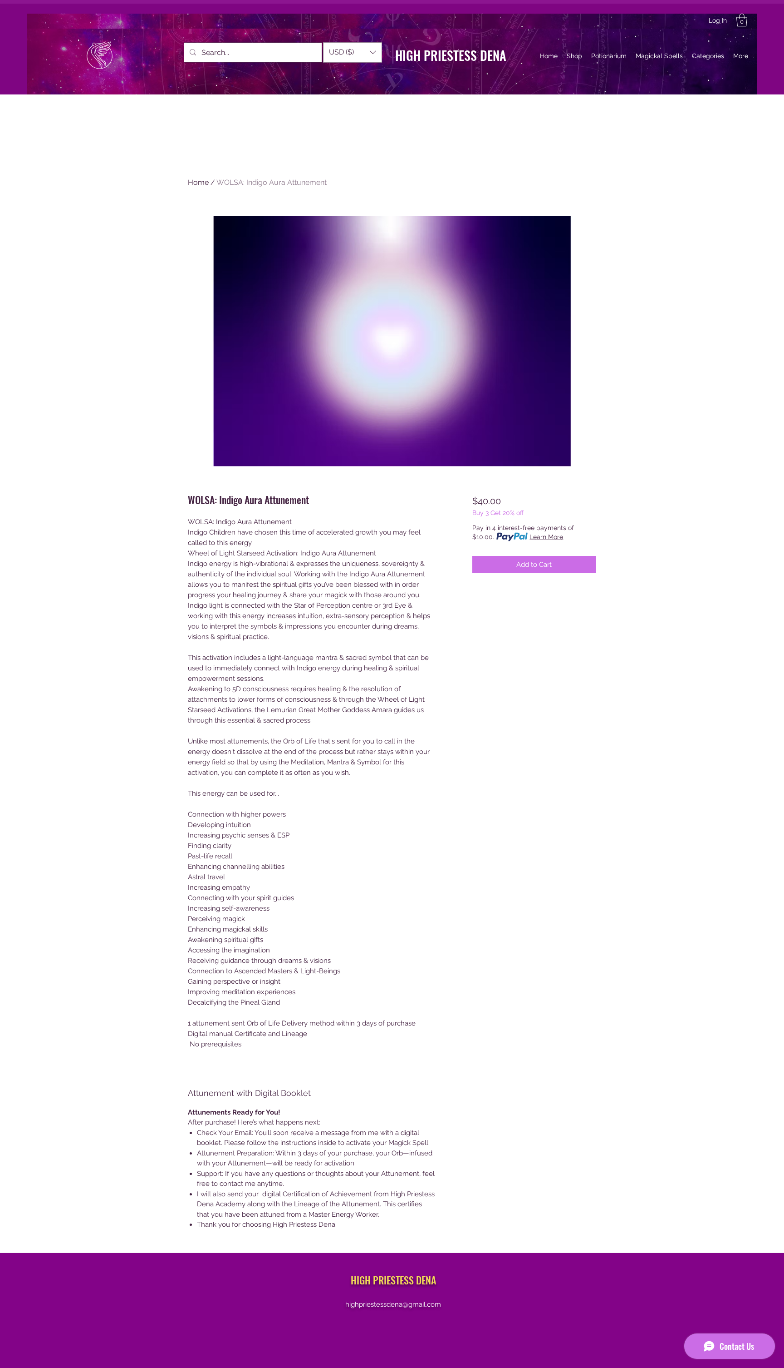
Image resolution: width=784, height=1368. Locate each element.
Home (198, 182)
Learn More (546, 536)
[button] (741, 20)
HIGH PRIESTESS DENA (450, 55)
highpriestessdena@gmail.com (393, 1304)
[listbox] (352, 52)
